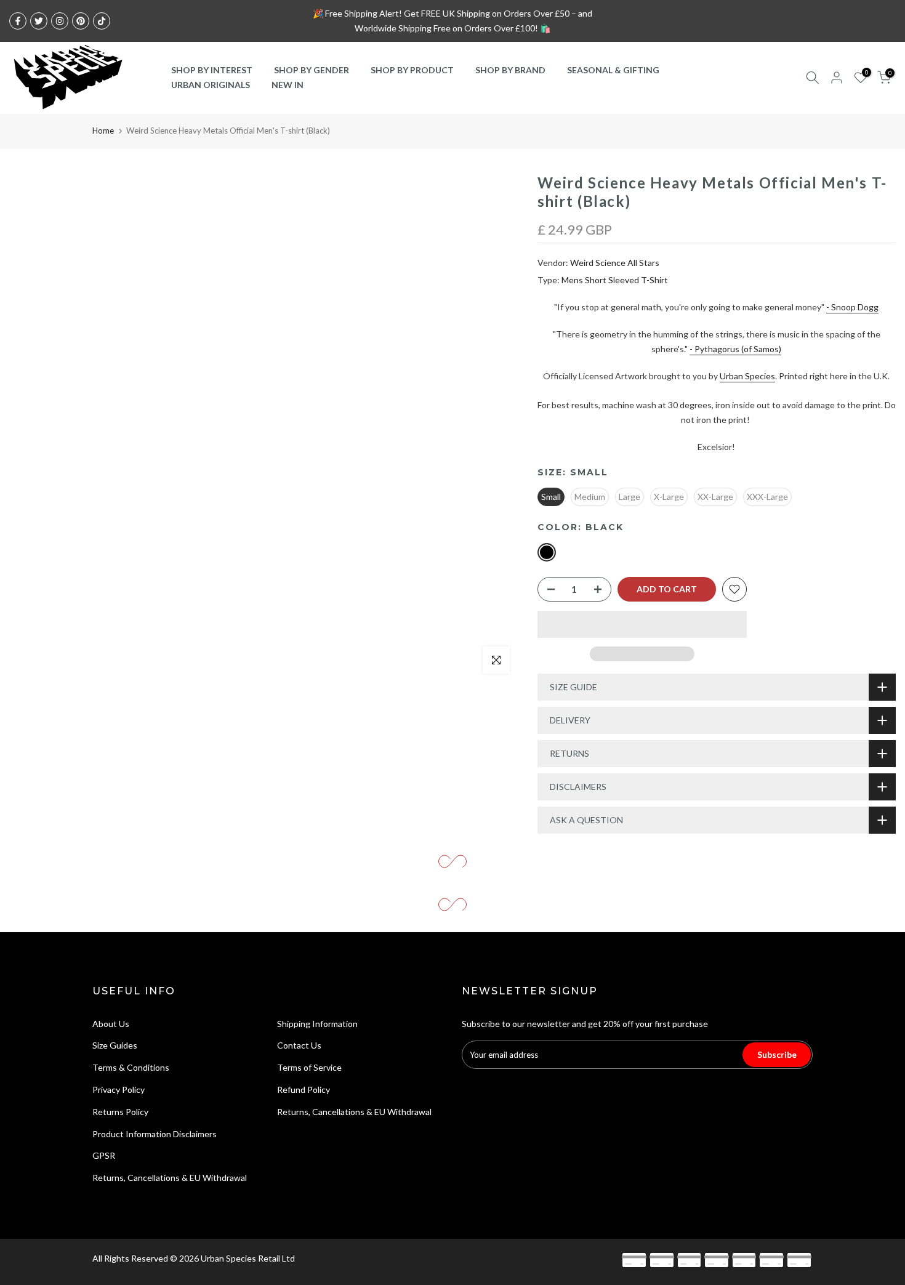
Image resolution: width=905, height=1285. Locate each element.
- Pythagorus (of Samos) (735, 349)
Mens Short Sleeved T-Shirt (614, 280)
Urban (732, 376)
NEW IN (288, 84)
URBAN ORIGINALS (210, 84)
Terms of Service (309, 1067)
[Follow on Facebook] (17, 21)
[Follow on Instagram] (59, 21)
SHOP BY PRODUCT (412, 70)
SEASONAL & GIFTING (613, 70)
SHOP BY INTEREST (211, 70)
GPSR (103, 1155)
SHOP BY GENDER (311, 70)
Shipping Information (317, 1023)
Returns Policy (120, 1111)
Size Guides (114, 1045)
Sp (750, 376)
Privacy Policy (118, 1089)
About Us (110, 1023)
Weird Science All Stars (614, 262)
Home (103, 130)
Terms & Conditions (130, 1067)
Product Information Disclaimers (154, 1134)
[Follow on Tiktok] (101, 21)
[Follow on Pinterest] (80, 21)
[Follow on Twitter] (38, 21)
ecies (765, 376)
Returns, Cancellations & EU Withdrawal (169, 1177)
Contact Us (299, 1045)
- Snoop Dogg (852, 307)
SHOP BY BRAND (510, 70)
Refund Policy (303, 1089)
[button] (642, 624)
